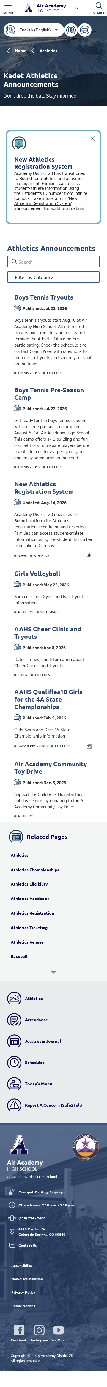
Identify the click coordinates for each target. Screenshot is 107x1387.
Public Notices (23, 1305)
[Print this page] (85, 30)
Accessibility (22, 1265)
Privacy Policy (23, 1292)
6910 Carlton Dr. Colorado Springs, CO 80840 (41, 1232)
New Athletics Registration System (46, 201)
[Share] (71, 30)
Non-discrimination (27, 1278)
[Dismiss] (93, 138)
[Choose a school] (77, 8)
